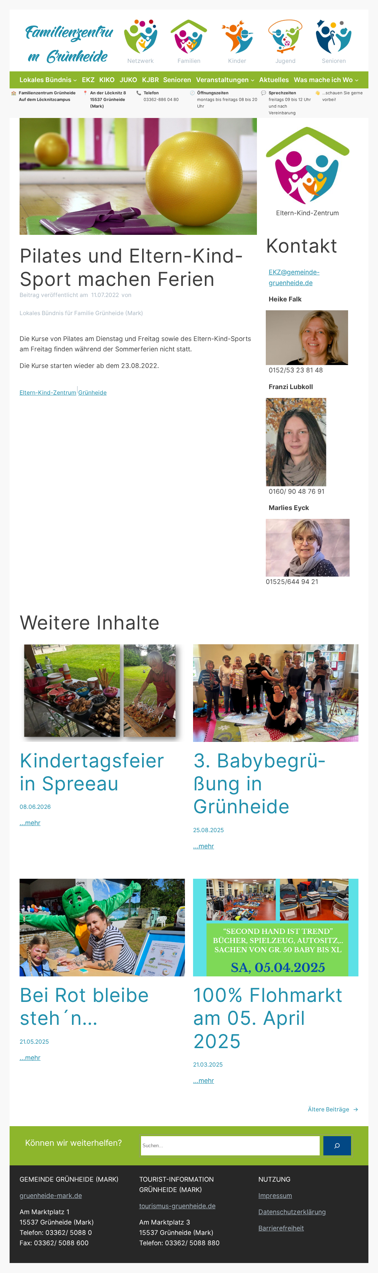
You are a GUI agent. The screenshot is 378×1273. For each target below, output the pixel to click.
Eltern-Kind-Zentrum (48, 392)
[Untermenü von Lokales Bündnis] (75, 80)
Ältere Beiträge (333, 1109)
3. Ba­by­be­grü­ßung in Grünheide (259, 783)
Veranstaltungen (222, 80)
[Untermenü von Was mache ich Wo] (357, 80)
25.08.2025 (208, 830)
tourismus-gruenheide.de (177, 1206)
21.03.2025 (208, 1064)
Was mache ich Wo (323, 80)
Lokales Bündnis (46, 80)
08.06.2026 (35, 806)
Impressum (275, 1195)
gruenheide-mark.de (51, 1195)
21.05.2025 (34, 1041)
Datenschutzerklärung (292, 1212)
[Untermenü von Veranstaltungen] (253, 80)
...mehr (30, 823)
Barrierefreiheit (281, 1228)
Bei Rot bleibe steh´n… (84, 1007)
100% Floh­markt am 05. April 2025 (268, 1018)
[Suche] (337, 1145)
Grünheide (92, 392)
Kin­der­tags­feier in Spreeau (92, 772)
